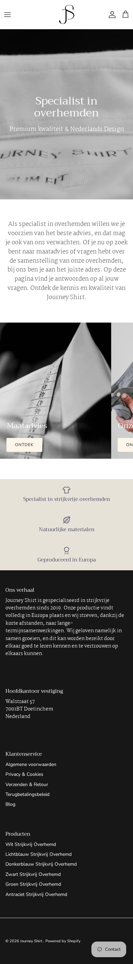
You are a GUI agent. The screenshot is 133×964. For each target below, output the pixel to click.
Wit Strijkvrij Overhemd (30, 844)
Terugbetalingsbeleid (27, 794)
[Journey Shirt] (67, 14)
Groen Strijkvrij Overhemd (33, 884)
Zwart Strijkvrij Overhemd (33, 874)
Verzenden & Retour (26, 784)
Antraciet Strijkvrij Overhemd (36, 894)
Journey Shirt (31, 941)
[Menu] (7, 14)
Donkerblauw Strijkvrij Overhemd (41, 864)
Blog (10, 804)
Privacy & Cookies (24, 774)
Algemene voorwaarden (30, 764)
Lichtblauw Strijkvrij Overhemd (38, 854)
